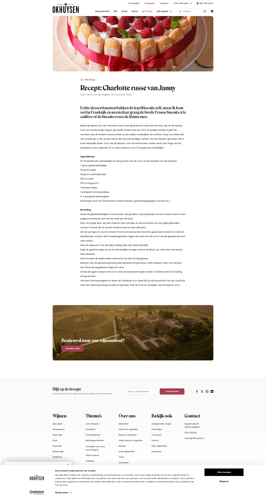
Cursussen (149, 3)
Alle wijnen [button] (162, 11)
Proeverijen (134, 3)
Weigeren (224, 481)
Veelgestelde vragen (162, 423)
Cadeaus (164, 3)
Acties (148, 11)
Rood (135, 11)
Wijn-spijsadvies (159, 446)
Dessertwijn (58, 451)
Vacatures (124, 462)
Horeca (155, 440)
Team (121, 457)
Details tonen (61, 492)
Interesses (156, 451)
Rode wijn (57, 446)
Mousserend (102, 11)
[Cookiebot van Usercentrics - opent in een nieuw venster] (37, 493)
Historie (122, 446)
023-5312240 (191, 432)
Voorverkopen (92, 423)
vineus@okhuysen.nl (194, 438)
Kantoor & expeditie (128, 429)
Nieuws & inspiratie (128, 435)
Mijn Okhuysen (206, 3)
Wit (115, 11)
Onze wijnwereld (126, 451)
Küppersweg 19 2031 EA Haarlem (192, 425)
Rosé (124, 11)
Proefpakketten (93, 435)
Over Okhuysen (181, 3)
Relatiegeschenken (95, 440)
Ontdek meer (72, 348)
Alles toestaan (224, 472)
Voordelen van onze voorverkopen (95, 448)
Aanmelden (172, 391)
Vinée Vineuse (92, 455)
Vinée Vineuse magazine (130, 440)
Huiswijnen (91, 429)
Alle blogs (89, 79)
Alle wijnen (58, 423)
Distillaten (57, 457)
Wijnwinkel (123, 423)
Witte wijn (57, 435)
